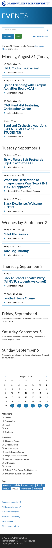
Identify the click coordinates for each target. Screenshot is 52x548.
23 (5, 401)
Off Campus (9, 463)
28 (19, 385)
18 (19, 397)
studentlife (26, 488)
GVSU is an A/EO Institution (14, 538)
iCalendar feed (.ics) (10, 511)
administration (21, 485)
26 (5, 385)
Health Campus (11, 448)
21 (40, 397)
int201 (15, 488)
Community (9, 421)
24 (12, 401)
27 (12, 385)
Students (8, 432)
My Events (8, 36)
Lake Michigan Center (14, 452)
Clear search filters (10, 526)
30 (33, 385)
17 (12, 397)
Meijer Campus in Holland (15, 455)
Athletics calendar (10, 507)
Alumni (7, 417)
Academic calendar (10, 502)
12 (26, 393)
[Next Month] (47, 376)
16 (5, 397)
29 (26, 385)
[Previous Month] (5, 376)
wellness (38, 488)
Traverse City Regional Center (18, 473)
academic (7, 485)
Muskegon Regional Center (16, 459)
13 (33, 393)
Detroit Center (11, 445)
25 (19, 401)
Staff (6, 428)
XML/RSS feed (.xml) (11, 516)
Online (7, 466)
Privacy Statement (10, 541)
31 (40, 385)
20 (33, 397)
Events (15, 16)
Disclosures (29, 541)
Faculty (7, 425)
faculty (40, 485)
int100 (6, 488)
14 (40, 393)
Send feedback (8, 521)
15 (46, 393)
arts (32, 485)
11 (19, 393)
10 (12, 393)
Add (18, 36)
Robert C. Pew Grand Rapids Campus (20, 470)
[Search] (47, 30)
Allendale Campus (12, 441)
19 (26, 397)
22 (46, 397)
